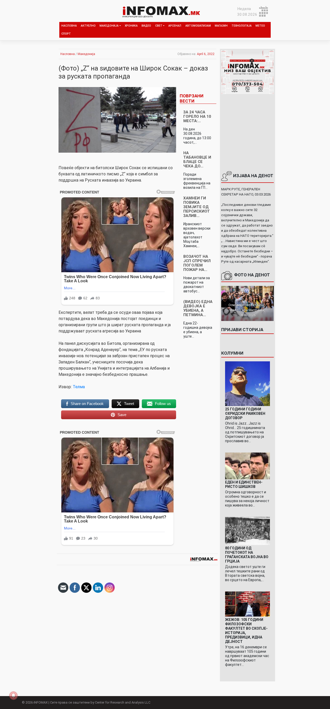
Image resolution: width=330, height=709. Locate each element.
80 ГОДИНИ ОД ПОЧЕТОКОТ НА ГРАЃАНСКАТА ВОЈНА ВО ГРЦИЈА (246, 554)
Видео (146, 25)
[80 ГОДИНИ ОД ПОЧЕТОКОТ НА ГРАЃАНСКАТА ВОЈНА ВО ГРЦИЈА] (247, 530)
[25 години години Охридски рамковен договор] (247, 383)
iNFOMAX (41, 702)
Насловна (69, 25)
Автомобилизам (198, 25)
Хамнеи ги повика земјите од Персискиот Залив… (196, 207)
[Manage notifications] (13, 695)
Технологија (242, 25)
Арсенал (174, 25)
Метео (260, 25)
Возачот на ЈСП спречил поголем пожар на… (197, 263)
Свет (158, 25)
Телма (79, 386)
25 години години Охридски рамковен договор (245, 413)
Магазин (221, 25)
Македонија (109, 25)
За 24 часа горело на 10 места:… (197, 116)
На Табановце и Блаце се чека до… (197, 159)
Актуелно (88, 25)
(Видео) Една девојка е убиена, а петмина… (197, 308)
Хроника (131, 25)
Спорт (66, 33)
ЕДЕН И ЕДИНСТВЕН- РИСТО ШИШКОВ (243, 484)
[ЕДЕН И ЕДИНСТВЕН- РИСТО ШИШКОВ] (247, 465)
